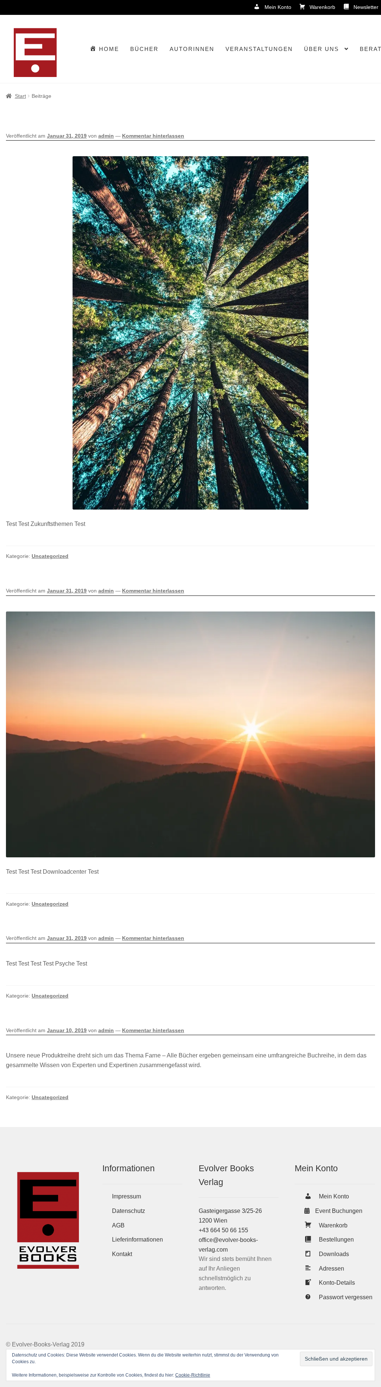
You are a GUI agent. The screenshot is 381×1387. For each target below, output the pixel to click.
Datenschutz (128, 1211)
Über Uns (321, 49)
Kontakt (122, 1254)
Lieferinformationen (137, 1239)
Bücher (144, 49)
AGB (118, 1225)
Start (20, 96)
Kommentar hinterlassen (153, 136)
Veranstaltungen (259, 49)
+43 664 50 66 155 (223, 1230)
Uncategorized (50, 556)
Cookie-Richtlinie (192, 1375)
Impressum (126, 1196)
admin (106, 136)
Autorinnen (192, 49)
